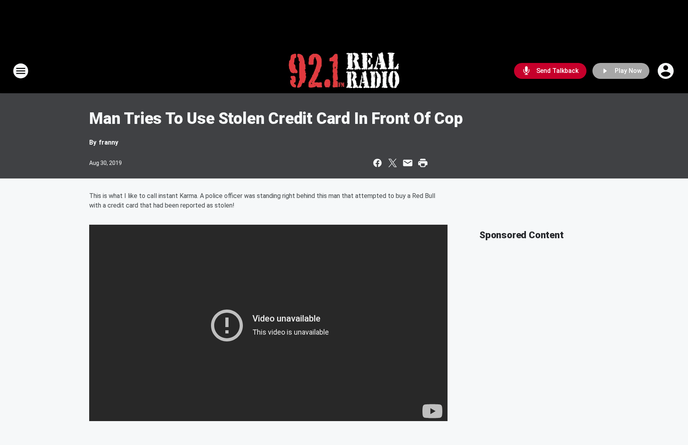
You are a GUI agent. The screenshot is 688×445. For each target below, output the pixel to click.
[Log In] (666, 71)
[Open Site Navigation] (21, 71)
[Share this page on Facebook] (377, 163)
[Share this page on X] (392, 163)
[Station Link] (344, 71)
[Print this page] (422, 163)
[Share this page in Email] (407, 163)
